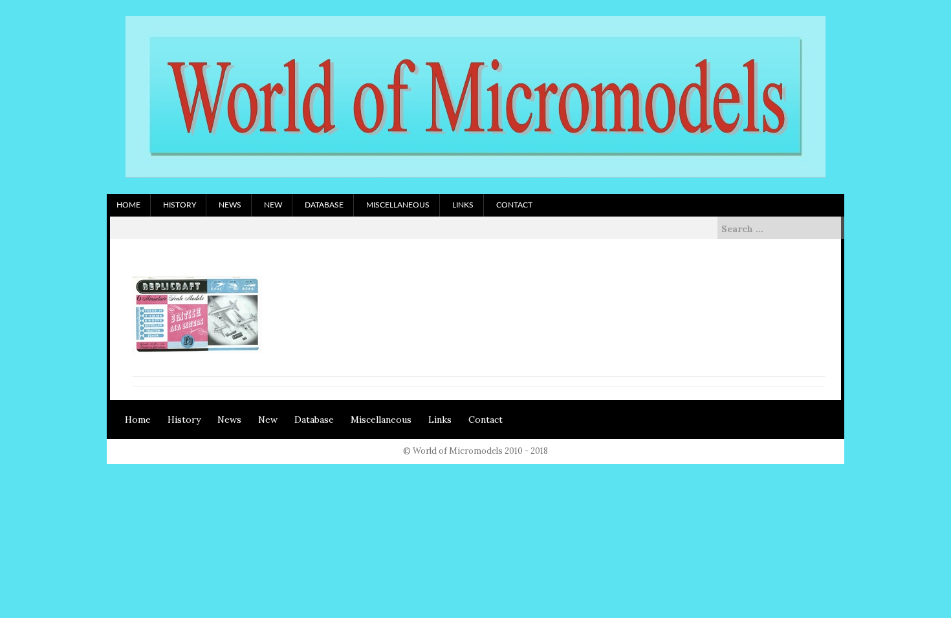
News (230, 205)
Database (324, 205)
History (179, 205)
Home (128, 205)
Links (463, 205)
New (273, 205)
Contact (514, 205)
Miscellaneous (398, 205)
